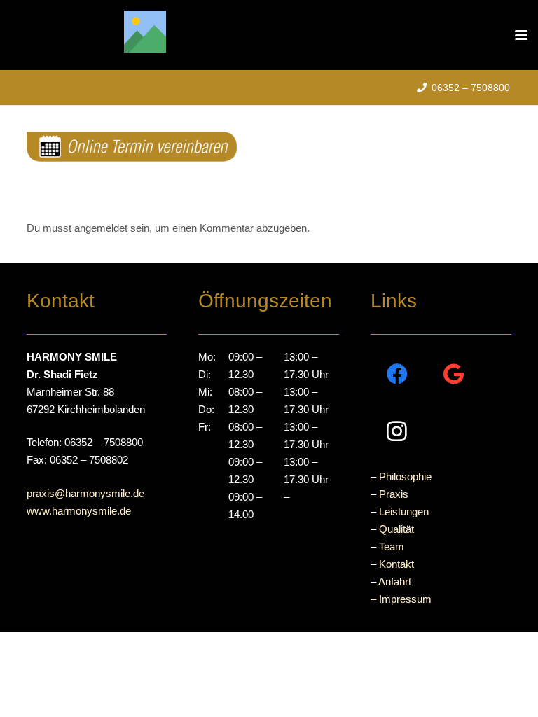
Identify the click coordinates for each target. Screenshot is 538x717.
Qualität (396, 529)
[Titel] (145, 32)
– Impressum (401, 599)
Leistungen (404, 511)
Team (391, 546)
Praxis (393, 494)
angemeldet (100, 228)
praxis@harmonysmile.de (85, 493)
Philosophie (405, 476)
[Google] (453, 374)
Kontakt (396, 564)
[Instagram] (397, 431)
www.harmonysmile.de (79, 511)
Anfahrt (394, 581)
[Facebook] (397, 374)
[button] (521, 35)
